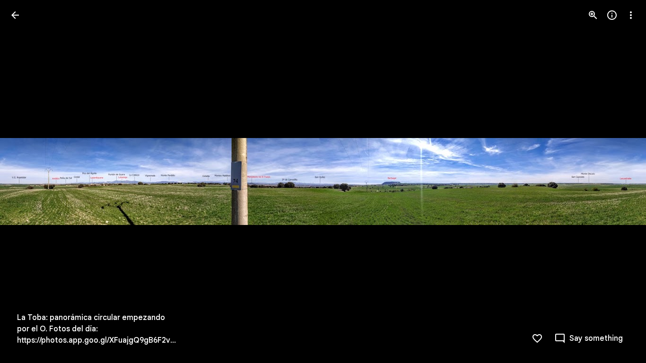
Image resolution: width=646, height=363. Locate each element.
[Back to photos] (15, 15)
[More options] (630, 15)
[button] (26, 181)
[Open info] (611, 15)
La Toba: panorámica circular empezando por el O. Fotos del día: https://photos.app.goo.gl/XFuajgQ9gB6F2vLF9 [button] (98, 329)
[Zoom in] (593, 15)
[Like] (537, 338)
